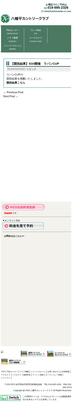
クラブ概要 (12, 39)
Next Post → (10, 96)
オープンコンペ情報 (53, 375)
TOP (3, 372)
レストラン (5, 378)
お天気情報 (64, 372)
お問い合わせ (52, 372)
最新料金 (27, 375)
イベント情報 (38, 375)
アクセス (5, 375)
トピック (31, 69)
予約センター (12, 31)
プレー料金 (35, 31)
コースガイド (35, 39)
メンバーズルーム (12, 47)
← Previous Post (13, 92)
